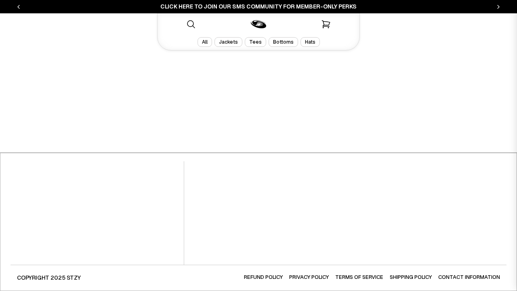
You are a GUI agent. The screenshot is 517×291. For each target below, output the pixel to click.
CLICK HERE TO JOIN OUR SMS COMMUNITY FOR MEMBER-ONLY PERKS (258, 6)
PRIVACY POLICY (309, 277)
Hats (310, 42)
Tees (255, 42)
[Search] (191, 24)
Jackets (228, 42)
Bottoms (283, 42)
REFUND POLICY (263, 277)
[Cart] (326, 24)
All (205, 42)
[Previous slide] (18, 6)
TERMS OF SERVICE (359, 277)
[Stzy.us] (258, 24)
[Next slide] (498, 6)
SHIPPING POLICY (411, 277)
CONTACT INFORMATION (469, 277)
